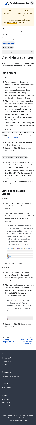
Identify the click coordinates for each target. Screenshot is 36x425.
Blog (3, 364)
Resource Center (8, 361)
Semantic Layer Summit (10, 376)
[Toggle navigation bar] (3, 3)
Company (5, 358)
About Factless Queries (10, 137)
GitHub (4, 399)
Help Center (6, 388)
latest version (12, 23)
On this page (8, 52)
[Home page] (3, 28)
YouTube (5, 406)
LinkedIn (5, 403)
